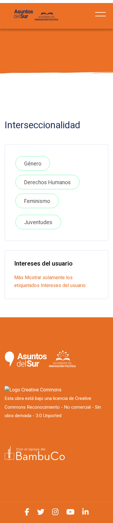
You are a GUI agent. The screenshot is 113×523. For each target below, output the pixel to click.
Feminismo (37, 201)
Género (32, 164)
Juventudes (38, 222)
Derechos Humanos (47, 182)
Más (19, 277)
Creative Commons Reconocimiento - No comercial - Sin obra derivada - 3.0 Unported (53, 407)
